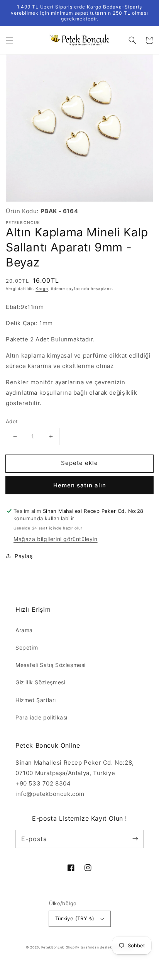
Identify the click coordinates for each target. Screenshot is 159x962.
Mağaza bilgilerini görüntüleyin (56, 539)
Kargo (42, 288)
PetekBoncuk (53, 947)
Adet (12, 421)
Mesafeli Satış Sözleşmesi (50, 665)
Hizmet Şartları (35, 700)
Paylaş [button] (24, 556)
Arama (24, 630)
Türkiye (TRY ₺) (75, 918)
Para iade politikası (41, 717)
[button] (9, 40)
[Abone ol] (135, 838)
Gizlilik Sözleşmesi (40, 682)
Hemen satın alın (79, 485)
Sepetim (26, 647)
